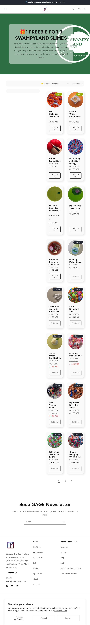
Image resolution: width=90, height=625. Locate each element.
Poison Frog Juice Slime (75, 207)
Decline (68, 618)
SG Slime (37, 547)
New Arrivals (38, 558)
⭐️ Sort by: (45, 84)
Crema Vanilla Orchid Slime (55, 355)
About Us (64, 547)
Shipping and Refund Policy (71, 568)
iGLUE (35, 579)
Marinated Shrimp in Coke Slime (54, 262)
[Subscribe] (63, 522)
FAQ (62, 563)
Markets (36, 568)
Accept (44, 618)
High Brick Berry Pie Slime (74, 405)
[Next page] (71, 480)
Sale (35, 563)
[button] (5, 9)
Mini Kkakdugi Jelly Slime (54, 113)
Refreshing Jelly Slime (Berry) (74, 161)
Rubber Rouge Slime (55, 160)
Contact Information (69, 574)
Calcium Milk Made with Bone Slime (55, 309)
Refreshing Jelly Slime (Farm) (54, 454)
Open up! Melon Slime (75, 261)
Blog (62, 558)
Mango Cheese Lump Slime (75, 113)
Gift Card (36, 584)
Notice (63, 552)
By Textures (38, 574)
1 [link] (58, 481)
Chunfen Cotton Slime (75, 354)
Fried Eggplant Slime (53, 405)
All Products (38, 552)
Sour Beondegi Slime (74, 309)
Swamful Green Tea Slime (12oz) (54, 207)
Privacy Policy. (60, 610)
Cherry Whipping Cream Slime (75, 454)
